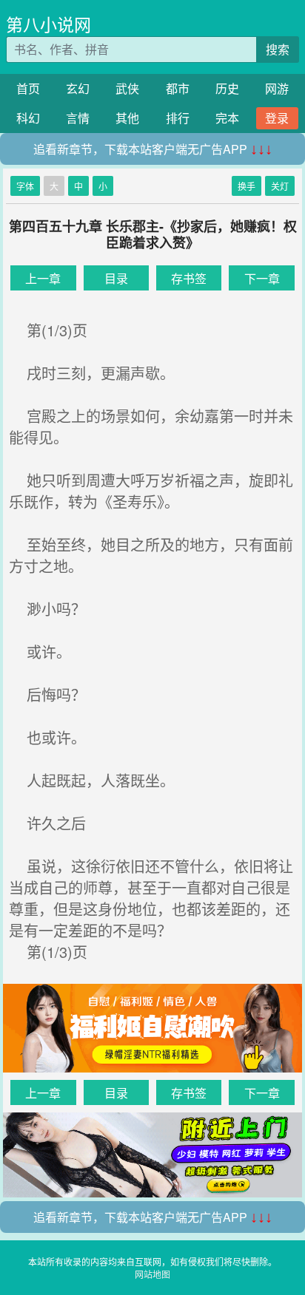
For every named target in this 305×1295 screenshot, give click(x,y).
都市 (178, 88)
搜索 (277, 49)
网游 (277, 88)
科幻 (28, 117)
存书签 (189, 278)
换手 (246, 186)
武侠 (127, 88)
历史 (227, 88)
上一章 (43, 278)
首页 (28, 88)
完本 (227, 117)
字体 (25, 186)
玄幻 (78, 88)
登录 (277, 117)
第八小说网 (48, 24)
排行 (178, 117)
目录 (116, 278)
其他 (127, 117)
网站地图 (152, 1274)
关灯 (280, 186)
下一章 (262, 278)
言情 (78, 117)
